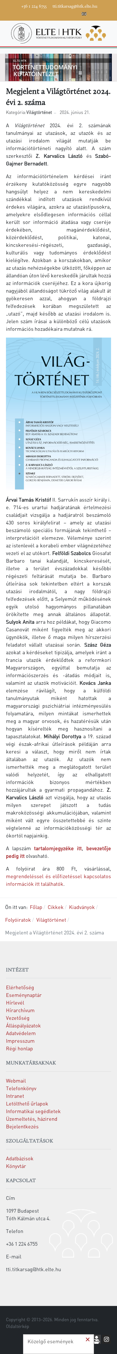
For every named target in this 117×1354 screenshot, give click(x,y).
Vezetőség (18, 1017)
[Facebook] (33, 13)
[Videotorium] (42, 13)
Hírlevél (15, 1002)
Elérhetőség (20, 987)
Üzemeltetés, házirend (31, 1118)
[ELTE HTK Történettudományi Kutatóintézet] (58, 32)
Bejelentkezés (22, 1126)
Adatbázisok (20, 1158)
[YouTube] (50, 13)
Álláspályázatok (23, 1025)
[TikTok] (67, 13)
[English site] (84, 14)
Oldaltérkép (17, 1326)
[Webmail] (76, 13)
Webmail (16, 1080)
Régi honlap (19, 1048)
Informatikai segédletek (33, 1111)
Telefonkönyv (21, 1088)
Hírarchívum (20, 1010)
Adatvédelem (21, 1033)
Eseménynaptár (24, 995)
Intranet (15, 1095)
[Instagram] (59, 13)
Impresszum (20, 1040)
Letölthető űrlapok (27, 1103)
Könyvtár (16, 1166)
